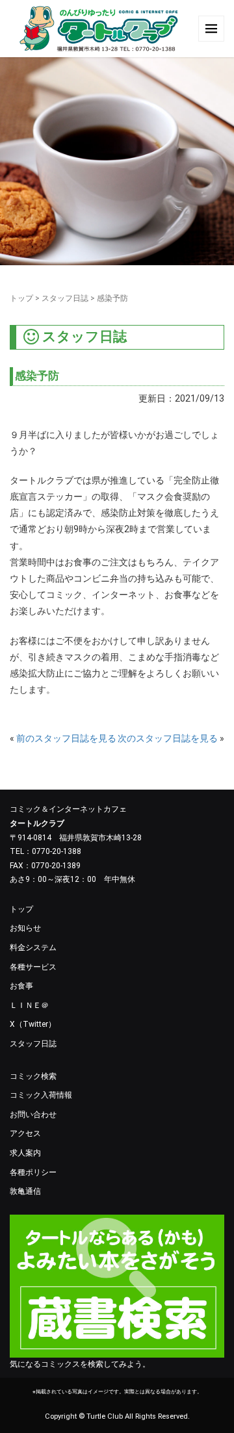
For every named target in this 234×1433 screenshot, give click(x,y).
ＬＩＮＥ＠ (29, 1005)
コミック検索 (33, 1076)
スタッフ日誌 (65, 298)
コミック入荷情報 (41, 1095)
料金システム (33, 947)
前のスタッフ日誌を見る (66, 738)
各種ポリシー (33, 1172)
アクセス (25, 1133)
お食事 (21, 985)
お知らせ (25, 928)
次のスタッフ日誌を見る (168, 738)
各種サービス (33, 967)
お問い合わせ (33, 1114)
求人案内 (25, 1152)
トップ (21, 298)
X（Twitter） (33, 1024)
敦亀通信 (25, 1191)
